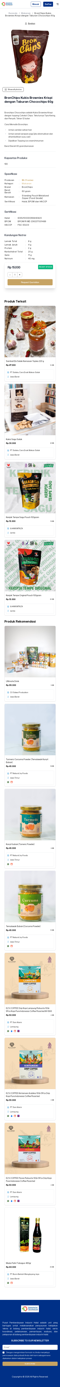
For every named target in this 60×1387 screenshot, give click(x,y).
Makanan (26, 13)
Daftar (48, 4)
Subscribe (30, 1364)
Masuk (35, 4)
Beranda (13, 13)
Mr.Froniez (27, 180)
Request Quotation (30, 282)
